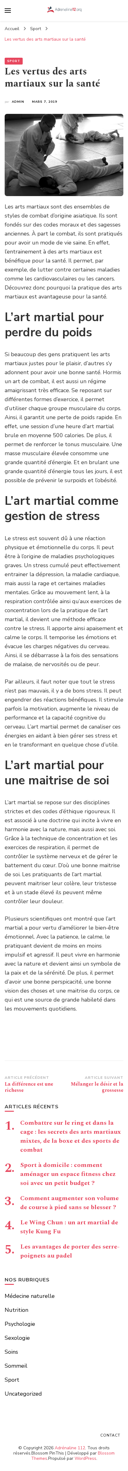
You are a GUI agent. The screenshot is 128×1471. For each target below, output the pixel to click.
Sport (13, 61)
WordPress (85, 1458)
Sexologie (17, 1338)
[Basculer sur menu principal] (8, 10)
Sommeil (16, 1366)
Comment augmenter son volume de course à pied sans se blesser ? (69, 1203)
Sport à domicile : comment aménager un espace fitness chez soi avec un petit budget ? (68, 1174)
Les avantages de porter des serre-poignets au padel (70, 1251)
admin (18, 102)
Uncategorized (23, 1393)
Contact (110, 1435)
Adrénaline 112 (70, 1448)
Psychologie (20, 1324)
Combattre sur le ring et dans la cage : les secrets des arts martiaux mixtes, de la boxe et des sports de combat (70, 1136)
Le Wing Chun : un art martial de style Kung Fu (69, 1227)
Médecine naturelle (30, 1296)
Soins (11, 1352)
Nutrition (16, 1310)
